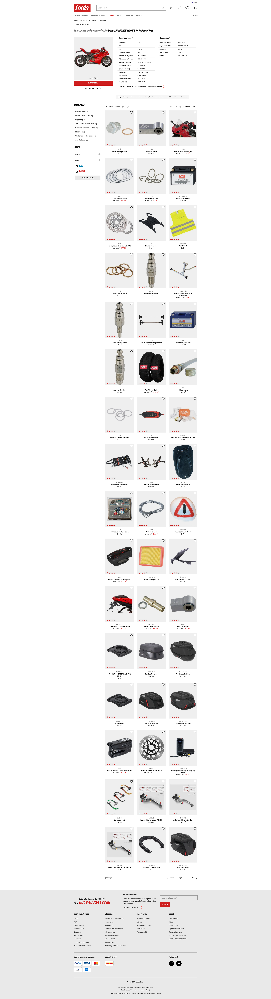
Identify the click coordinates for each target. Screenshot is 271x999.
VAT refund (141, 929)
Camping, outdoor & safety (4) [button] (86, 128)
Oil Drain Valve (183, 390)
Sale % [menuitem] (111, 16)
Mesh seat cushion (151, 246)
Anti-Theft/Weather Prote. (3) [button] (86, 124)
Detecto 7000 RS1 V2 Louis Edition (119, 579)
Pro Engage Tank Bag (183, 674)
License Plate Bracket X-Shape (120, 626)
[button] (194, 2)
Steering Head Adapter (151, 626)
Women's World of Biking (114, 919)
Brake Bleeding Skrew (151, 293)
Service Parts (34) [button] (81, 112)
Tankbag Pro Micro (151, 674)
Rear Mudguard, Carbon (183, 579)
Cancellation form (175, 932)
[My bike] (179, 7)
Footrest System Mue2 (151, 484)
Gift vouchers (79, 935)
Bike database (79, 929)
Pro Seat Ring (119, 723)
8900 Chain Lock (151, 532)
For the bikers (110, 942)
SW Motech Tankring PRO (151, 867)
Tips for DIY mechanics (114, 929)
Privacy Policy (174, 925)
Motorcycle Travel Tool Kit (119, 484)
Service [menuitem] (138, 16)
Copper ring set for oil (120, 293)
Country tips (109, 925)
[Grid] (167, 106)
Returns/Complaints (81, 942)
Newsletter (77, 932)
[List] (171, 106)
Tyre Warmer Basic (151, 390)
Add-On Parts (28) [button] (82, 140)
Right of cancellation (176, 929)
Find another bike (91, 88)
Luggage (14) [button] (80, 120)
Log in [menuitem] (195, 16)
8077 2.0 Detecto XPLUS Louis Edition (119, 770)
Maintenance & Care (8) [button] (84, 116)
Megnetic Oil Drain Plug (119, 151)
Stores (139, 922)
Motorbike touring (112, 935)
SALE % (82, 171)
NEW (81, 166)
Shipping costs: (125, 990)
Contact (76, 919)
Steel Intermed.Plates (120, 198)
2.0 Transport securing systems (151, 343)
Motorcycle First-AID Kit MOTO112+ (183, 437)
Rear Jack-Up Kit (151, 151)
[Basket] (195, 7)
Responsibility (142, 932)
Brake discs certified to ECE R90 (151, 770)
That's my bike (93, 83)
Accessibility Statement (177, 935)
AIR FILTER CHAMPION (151, 579)
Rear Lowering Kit (183, 626)
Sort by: (179, 107)
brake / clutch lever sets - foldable (151, 820)
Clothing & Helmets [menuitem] (81, 16)
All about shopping (144, 925)
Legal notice (173, 919)
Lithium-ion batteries (183, 198)
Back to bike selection (83, 25)
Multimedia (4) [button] (80, 132)
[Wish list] (187, 7)
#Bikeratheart (110, 932)
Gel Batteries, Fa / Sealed (183, 343)
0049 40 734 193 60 (94, 902)
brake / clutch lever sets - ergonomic (119, 867)
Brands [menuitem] (119, 16)
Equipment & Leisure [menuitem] (98, 16)
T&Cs (171, 922)
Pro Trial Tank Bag (183, 867)
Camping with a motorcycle (115, 946)
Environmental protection (178, 939)
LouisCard (77, 939)
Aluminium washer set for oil (119, 437)
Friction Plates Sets (151, 198)
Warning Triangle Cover (183, 532)
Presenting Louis (143, 919)
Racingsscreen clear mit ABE (183, 151)
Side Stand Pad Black (183, 484)
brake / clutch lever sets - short (183, 820)
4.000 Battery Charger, (151, 437)
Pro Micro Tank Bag (151, 723)
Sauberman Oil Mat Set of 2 (120, 532)
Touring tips (109, 922)
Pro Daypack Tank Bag (183, 723)
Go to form (184, 97)
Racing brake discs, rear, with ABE (120, 246)
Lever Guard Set (119, 820)
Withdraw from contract (82, 946)
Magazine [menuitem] (129, 16)
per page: (125, 107)
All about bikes (110, 939)
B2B (75, 922)
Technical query (79, 925)
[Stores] (171, 7)
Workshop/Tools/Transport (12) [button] (87, 136)
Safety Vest (183, 246)
